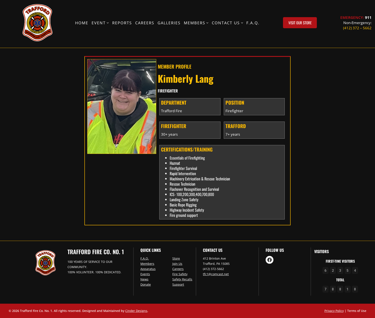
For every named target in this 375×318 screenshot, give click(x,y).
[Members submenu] (207, 22)
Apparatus (148, 269)
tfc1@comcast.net (216, 274)
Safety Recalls (182, 279)
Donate (145, 284)
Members (147, 264)
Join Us (177, 264)
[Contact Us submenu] (242, 22)
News (144, 279)
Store (176, 258)
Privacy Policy (334, 311)
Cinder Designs (136, 311)
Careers (178, 269)
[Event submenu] (108, 22)
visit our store (300, 22)
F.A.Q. (144, 258)
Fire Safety (180, 274)
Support (178, 284)
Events (145, 274)
